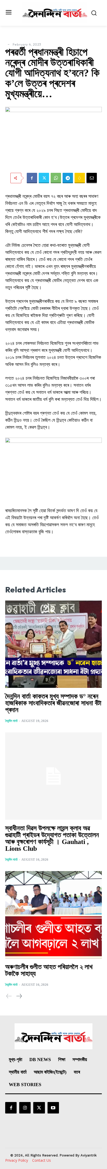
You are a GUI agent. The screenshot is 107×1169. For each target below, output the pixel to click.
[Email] (91, 178)
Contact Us (41, 1160)
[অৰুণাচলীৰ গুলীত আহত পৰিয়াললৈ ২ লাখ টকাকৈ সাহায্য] (53, 914)
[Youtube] (53, 1107)
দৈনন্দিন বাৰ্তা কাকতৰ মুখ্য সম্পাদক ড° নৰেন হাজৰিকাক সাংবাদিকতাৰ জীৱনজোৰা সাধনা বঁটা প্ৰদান (53, 703)
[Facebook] (32, 178)
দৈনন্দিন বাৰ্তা (11, 721)
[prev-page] (9, 996)
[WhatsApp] (56, 178)
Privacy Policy (16, 1160)
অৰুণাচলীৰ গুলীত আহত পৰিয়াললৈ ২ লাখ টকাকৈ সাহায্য (48, 970)
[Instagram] (25, 1107)
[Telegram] (68, 178)
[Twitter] (44, 178)
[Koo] (80, 178)
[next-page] (19, 996)
